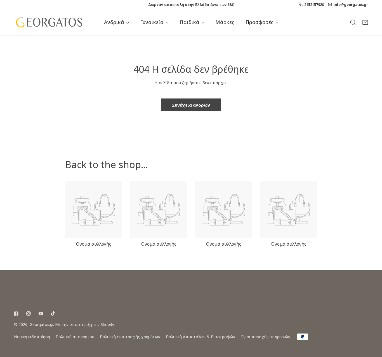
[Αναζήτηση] (353, 22)
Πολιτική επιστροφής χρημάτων (130, 336)
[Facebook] (16, 313)
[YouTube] (41, 313)
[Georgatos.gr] (49, 22)
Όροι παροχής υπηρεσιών (265, 336)
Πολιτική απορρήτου (75, 336)
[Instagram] (28, 313)
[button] (365, 22)
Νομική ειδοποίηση (32, 336)
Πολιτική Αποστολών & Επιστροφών (200, 336)
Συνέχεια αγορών (191, 105)
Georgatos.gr (41, 324)
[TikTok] (53, 313)
